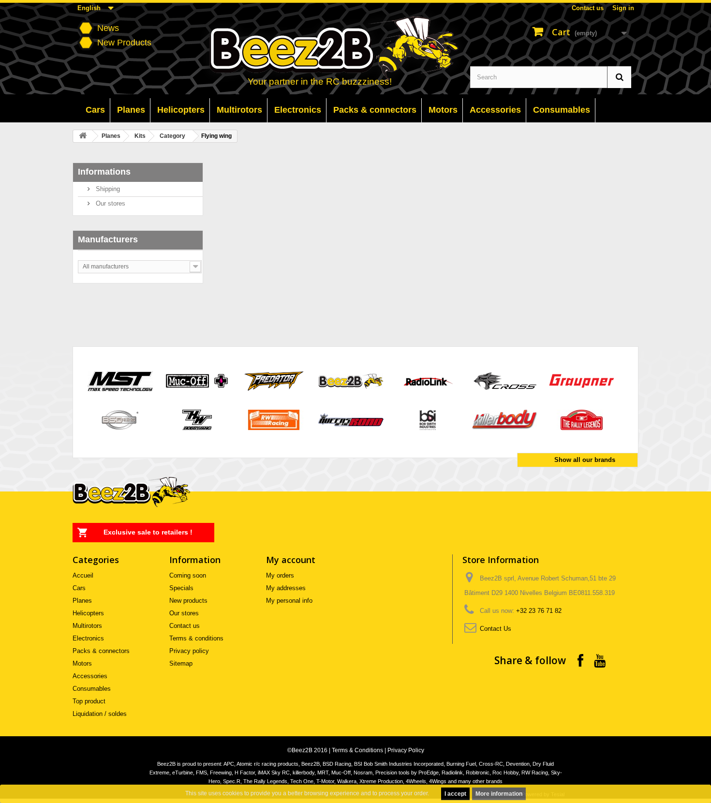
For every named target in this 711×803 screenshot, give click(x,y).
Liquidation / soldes (100, 713)
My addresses (286, 588)
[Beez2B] (356, 49)
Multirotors (87, 625)
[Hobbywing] (197, 419)
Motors (82, 663)
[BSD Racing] (120, 419)
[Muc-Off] (197, 380)
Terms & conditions (196, 638)
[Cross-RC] (504, 380)
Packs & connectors (101, 650)
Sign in (623, 8)
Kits (140, 136)
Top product (89, 701)
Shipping (107, 189)
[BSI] (427, 419)
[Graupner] (581, 380)
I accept (455, 793)
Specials (181, 588)
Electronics (88, 638)
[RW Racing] (274, 419)
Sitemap (181, 663)
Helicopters (88, 613)
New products (188, 600)
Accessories (90, 676)
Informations (104, 172)
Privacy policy (189, 650)
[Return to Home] (83, 136)
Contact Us (495, 628)
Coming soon (187, 575)
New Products (124, 42)
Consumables (92, 688)
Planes (111, 136)
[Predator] (274, 380)
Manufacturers (108, 239)
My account (290, 559)
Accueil (83, 575)
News (108, 28)
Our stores (109, 203)
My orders (280, 575)
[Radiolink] (427, 380)
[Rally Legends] (581, 419)
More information (498, 793)
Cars (79, 588)
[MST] (120, 380)
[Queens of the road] (351, 419)
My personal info (289, 600)
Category (172, 136)
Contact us (588, 8)
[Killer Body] (504, 419)
